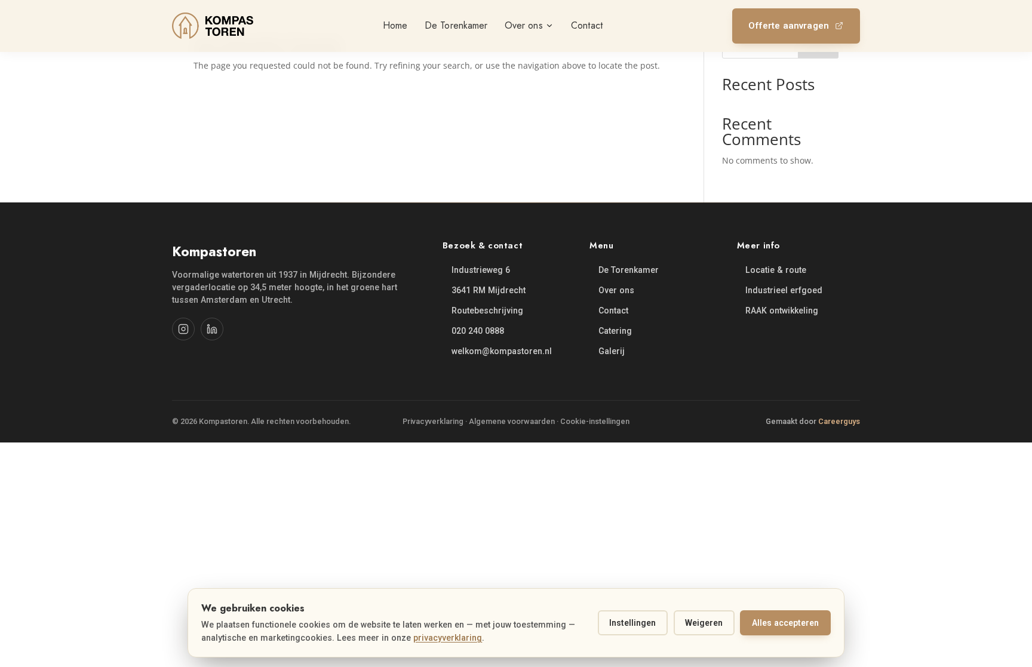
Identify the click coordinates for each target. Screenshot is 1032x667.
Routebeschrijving (487, 310)
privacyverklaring (447, 638)
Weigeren (704, 623)
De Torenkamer (628, 270)
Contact (613, 310)
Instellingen (632, 623)
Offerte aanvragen (788, 25)
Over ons (616, 290)
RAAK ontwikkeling (781, 310)
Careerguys (839, 421)
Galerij (611, 351)
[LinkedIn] (212, 329)
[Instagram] (183, 329)
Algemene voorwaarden (512, 421)
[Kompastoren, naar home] (212, 26)
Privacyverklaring (433, 421)
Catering (615, 331)
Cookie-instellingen (594, 421)
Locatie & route (775, 270)
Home (395, 25)
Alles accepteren (785, 623)
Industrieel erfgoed (783, 290)
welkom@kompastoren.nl (502, 351)
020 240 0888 (478, 331)
